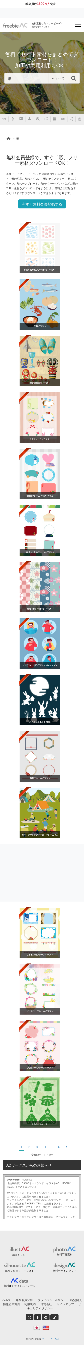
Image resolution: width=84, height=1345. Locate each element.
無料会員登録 (24, 1300)
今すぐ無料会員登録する (42, 204)
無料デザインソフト (64, 1270)
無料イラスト (20, 1255)
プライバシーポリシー (52, 1300)
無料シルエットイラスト (19, 1271)
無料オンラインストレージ (19, 1286)
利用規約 (30, 1304)
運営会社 (46, 1304)
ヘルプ (6, 1300)
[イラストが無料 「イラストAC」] (15, 25)
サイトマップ (65, 1304)
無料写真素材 (65, 1254)
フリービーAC (50, 1339)
